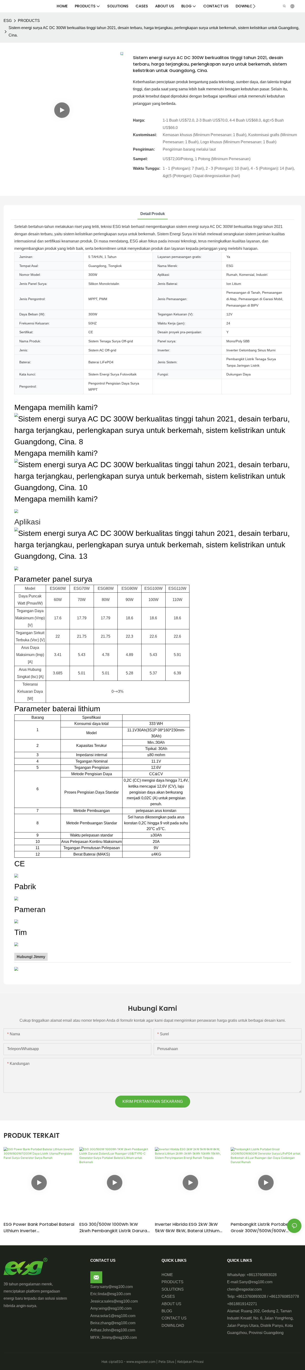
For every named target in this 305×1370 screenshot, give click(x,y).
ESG (8, 21)
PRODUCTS (29, 21)
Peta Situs (166, 1362)
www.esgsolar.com (140, 1362)
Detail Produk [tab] (152, 214)
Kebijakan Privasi (189, 1362)
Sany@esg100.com (255, 1282)
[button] (254, 6)
